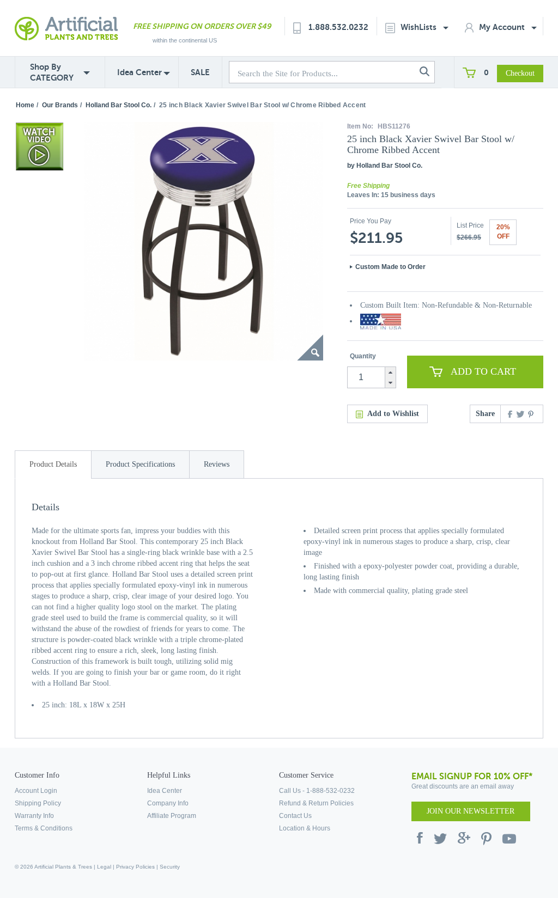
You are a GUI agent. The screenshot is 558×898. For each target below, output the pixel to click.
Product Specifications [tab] (140, 464)
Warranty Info (34, 816)
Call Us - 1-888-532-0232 (317, 791)
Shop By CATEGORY (52, 72)
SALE (200, 72)
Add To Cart (483, 371)
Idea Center (139, 72)
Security (170, 867)
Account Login (36, 791)
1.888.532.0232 (338, 27)
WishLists (420, 27)
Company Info (168, 803)
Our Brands (60, 105)
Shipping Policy (38, 803)
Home (25, 105)
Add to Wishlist (393, 414)
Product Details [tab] (53, 464)
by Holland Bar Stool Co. (384, 165)
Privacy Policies (135, 867)
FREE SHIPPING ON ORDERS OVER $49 (202, 26)
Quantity (363, 356)
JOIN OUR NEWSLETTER (470, 811)
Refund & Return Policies (316, 803)
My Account (503, 27)
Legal (104, 867)
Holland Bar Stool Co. (118, 105)
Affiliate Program (171, 816)
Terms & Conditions (43, 828)
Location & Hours (304, 828)
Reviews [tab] (216, 464)
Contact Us (295, 816)
